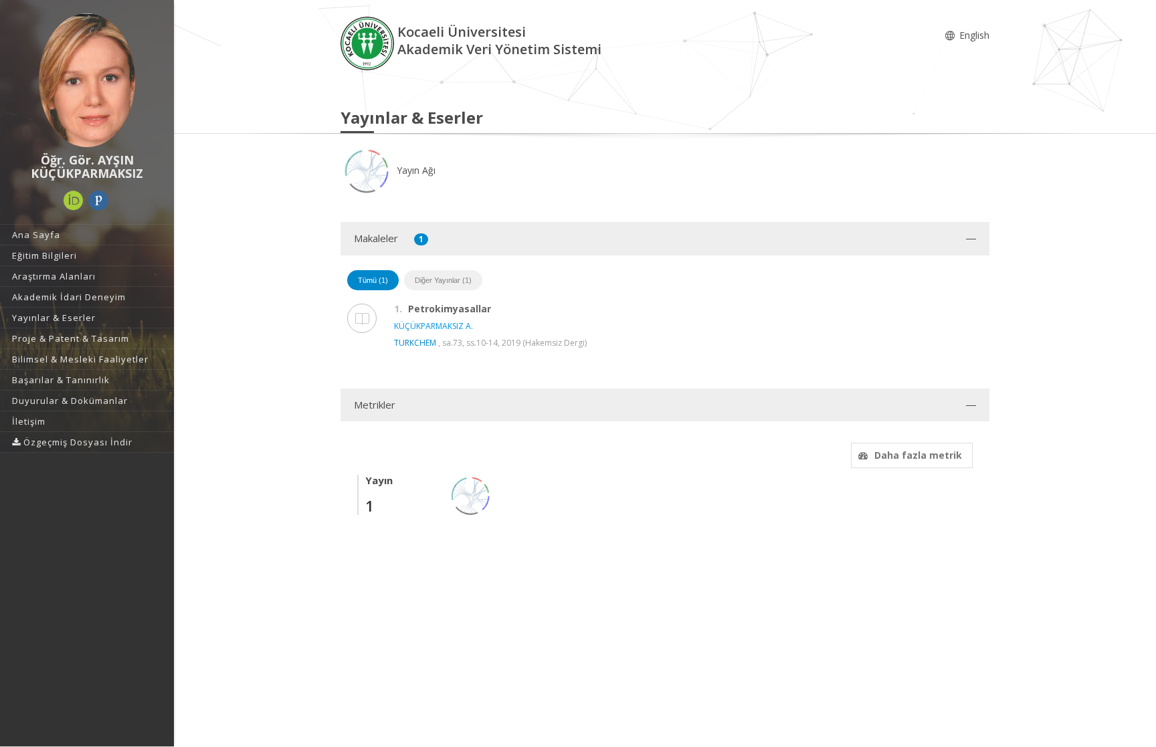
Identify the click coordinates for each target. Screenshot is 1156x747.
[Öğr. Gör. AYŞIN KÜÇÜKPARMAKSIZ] (87, 80)
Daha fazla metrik (918, 455)
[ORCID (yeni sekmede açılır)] (73, 201)
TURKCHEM (415, 342)
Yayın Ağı (415, 170)
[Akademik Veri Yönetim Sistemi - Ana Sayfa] (369, 42)
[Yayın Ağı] (471, 494)
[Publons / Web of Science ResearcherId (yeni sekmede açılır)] (98, 201)
